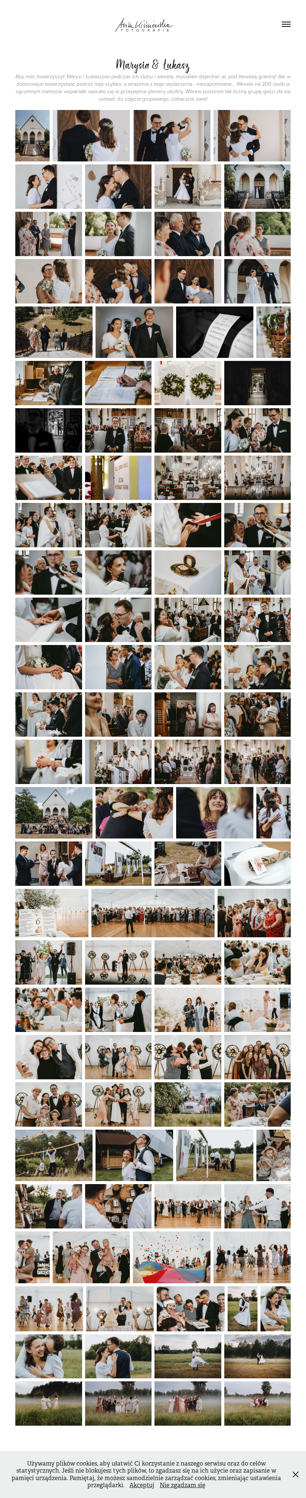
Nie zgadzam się (182, 1485)
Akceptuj (141, 1485)
